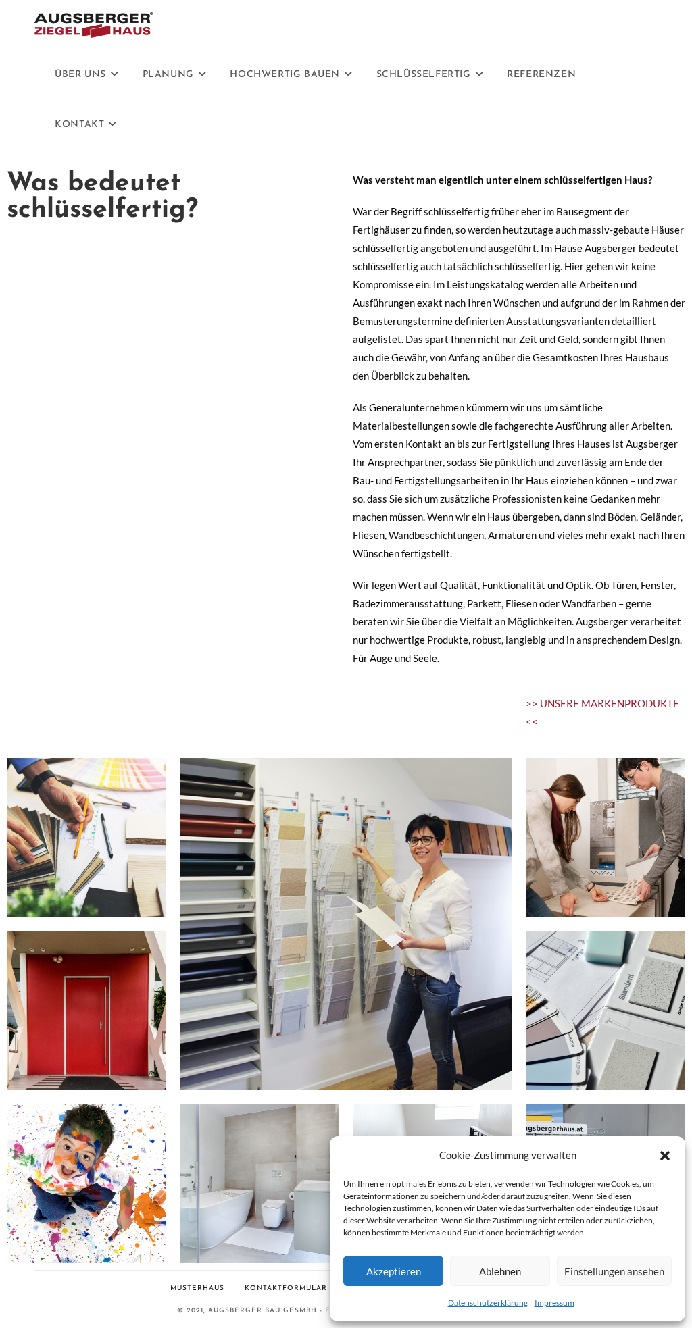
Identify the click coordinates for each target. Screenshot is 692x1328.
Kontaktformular (286, 1288)
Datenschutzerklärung (488, 1303)
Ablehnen (500, 1271)
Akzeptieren (393, 1271)
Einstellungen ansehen (614, 1271)
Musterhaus (197, 1288)
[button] (665, 1156)
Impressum (554, 1303)
